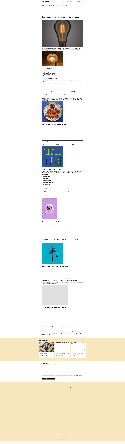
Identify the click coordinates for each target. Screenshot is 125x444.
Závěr (43, 75)
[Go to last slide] (40, 350)
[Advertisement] (62, 11)
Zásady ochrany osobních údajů (65, 439)
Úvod (60, 1)
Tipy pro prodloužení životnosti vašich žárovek (49, 74)
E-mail (57, 376)
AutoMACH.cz (42, 355)
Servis (68, 1)
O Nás (76, 1)
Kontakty (79, 1)
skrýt (51, 68)
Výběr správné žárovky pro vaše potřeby (48, 71)
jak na (82, 49)
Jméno (44, 376)
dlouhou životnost (76, 171)
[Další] (84, 350)
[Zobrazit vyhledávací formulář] (82, 1)
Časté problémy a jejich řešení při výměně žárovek (49, 73)
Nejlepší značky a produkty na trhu (47, 72)
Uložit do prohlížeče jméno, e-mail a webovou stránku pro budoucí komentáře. (76, 375)
